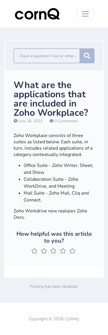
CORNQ (72, 319)
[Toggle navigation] (85, 14)
